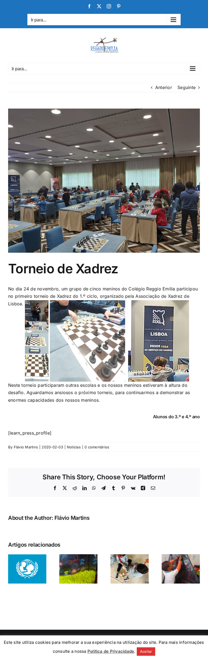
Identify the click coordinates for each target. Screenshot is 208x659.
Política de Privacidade (110, 651)
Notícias (74, 447)
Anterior (163, 87)
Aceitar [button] (146, 651)
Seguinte (186, 87)
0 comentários (96, 447)
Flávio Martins (26, 447)
